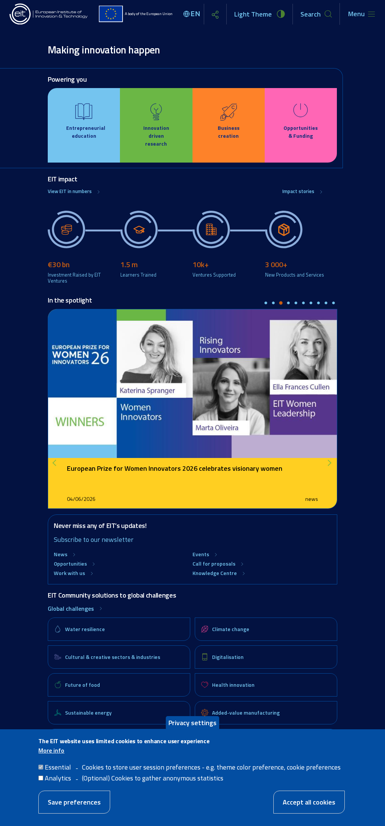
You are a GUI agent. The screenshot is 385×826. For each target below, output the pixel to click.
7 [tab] (311, 303)
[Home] (48, 14)
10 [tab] (333, 303)
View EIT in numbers (70, 191)
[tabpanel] (192, 408)
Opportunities (70, 563)
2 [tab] (273, 303)
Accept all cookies (309, 802)
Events (200, 554)
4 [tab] (288, 303)
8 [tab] (318, 303)
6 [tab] (303, 303)
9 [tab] (326, 303)
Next (329, 463)
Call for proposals (213, 563)
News (60, 554)
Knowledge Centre (214, 573)
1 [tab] (266, 303)
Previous (57, 463)
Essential (58, 767)
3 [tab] (281, 303)
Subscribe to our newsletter (93, 539)
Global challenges (71, 608)
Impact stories (298, 191)
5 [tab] (296, 303)
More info (51, 750)
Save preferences (74, 802)
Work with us (69, 573)
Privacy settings (192, 723)
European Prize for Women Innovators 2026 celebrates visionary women (174, 468)
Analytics (58, 778)
